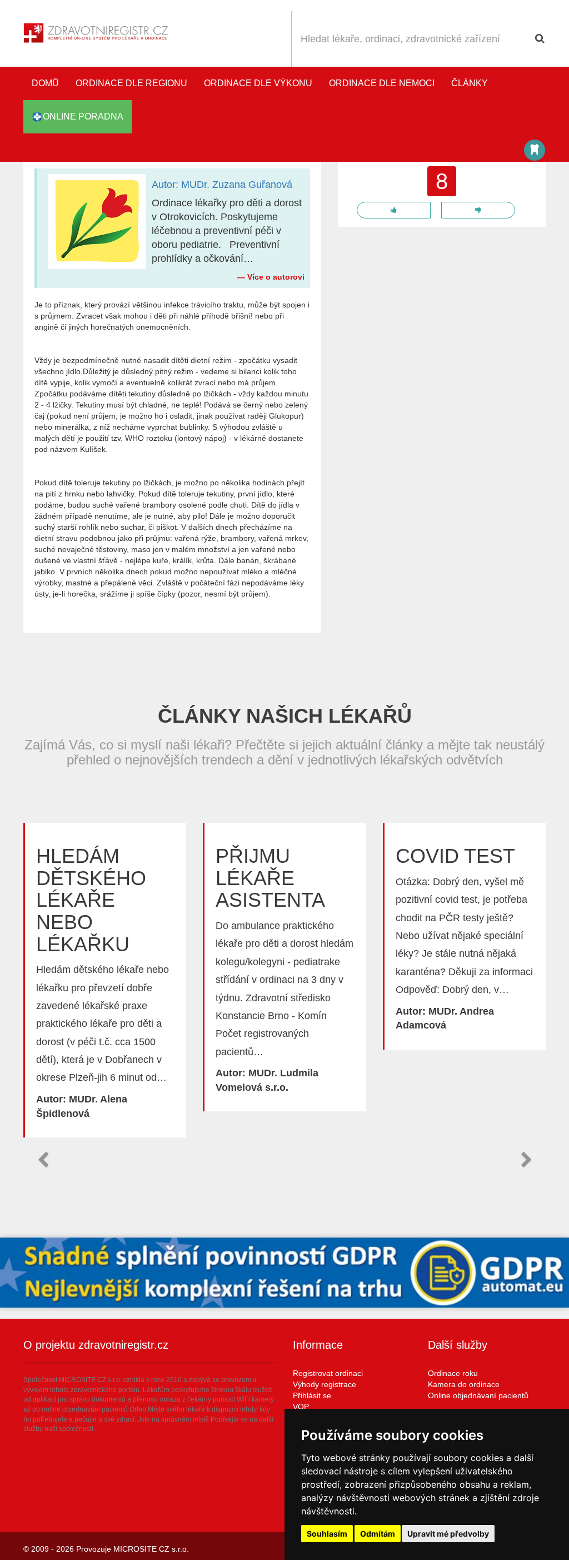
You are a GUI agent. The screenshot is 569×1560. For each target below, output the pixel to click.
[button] (43, 1160)
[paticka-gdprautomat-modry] (284, 1273)
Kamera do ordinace (464, 1384)
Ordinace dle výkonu (258, 83)
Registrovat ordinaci (328, 1373)
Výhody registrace (324, 1384)
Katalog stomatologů (534, 150)
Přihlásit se (312, 1395)
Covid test (455, 855)
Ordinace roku (453, 1373)
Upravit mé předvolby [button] (448, 1533)
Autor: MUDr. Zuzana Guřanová (222, 184)
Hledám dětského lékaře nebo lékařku (91, 899)
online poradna (83, 116)
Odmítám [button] (377, 1533)
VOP (301, 1406)
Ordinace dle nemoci (382, 83)
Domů (45, 83)
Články (469, 83)
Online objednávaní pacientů (478, 1395)
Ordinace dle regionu (131, 83)
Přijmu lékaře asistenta (270, 877)
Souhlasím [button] (327, 1533)
